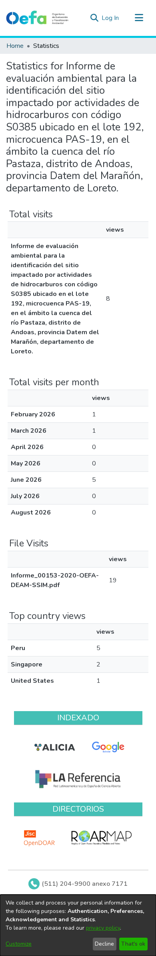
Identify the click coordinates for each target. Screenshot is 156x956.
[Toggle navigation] (139, 18)
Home (15, 45)
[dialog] (78, 925)
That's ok (133, 944)
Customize (19, 944)
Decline (104, 944)
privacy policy (103, 928)
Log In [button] (111, 18)
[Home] (37, 18)
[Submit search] (94, 18)
